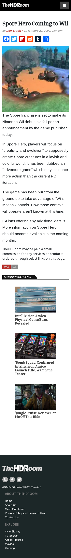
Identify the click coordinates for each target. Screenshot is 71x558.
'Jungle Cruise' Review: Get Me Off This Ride (35, 415)
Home (8, 500)
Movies (9, 543)
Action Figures (14, 539)
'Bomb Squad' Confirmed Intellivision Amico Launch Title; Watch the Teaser (34, 368)
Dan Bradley (14, 30)
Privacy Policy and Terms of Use (25, 513)
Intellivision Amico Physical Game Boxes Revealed (31, 319)
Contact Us (12, 517)
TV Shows (11, 535)
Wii (15, 266)
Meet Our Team (14, 509)
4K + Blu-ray (12, 531)
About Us (10, 505)
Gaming (10, 548)
